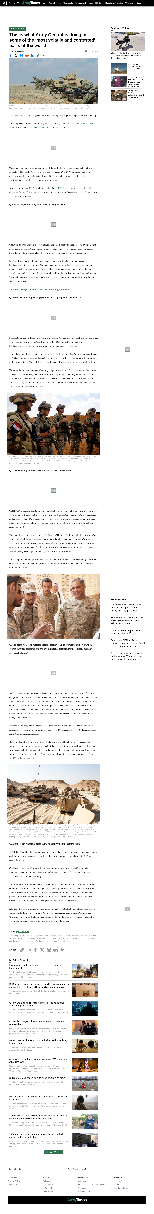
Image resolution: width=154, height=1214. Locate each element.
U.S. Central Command (68, 188)
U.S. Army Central (18, 115)
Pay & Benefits (55, 3)
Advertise (82, 1181)
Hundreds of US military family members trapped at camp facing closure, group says (126, 607)
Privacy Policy (14, 1181)
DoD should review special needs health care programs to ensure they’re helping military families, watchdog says (39, 985)
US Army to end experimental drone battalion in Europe (126, 632)
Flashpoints (68, 3)
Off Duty (98, 3)
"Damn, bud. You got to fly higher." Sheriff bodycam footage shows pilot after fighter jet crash (136, 82)
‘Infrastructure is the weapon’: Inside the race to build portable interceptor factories (36, 1135)
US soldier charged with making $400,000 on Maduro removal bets (36, 1023)
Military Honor (141, 3)
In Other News (17, 960)
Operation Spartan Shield (21, 192)
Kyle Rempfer (18, 51)
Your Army (17, 28)
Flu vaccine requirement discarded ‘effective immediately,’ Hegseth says (39, 1041)
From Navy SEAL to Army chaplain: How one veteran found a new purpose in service (128, 643)
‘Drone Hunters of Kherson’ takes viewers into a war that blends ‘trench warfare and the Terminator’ (38, 1117)
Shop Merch (48, 1191)
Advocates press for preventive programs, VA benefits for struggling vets (38, 1060)
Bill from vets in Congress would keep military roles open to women (38, 1098)
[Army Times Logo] (31, 3)
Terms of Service (15, 1184)
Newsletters (48, 1184)
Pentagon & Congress (84, 3)
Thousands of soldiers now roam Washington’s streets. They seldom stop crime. (127, 620)
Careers (117, 1184)
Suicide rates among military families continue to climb (37, 1078)
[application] (128, 41)
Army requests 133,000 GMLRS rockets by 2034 (134, 66)
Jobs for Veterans (121, 1188)
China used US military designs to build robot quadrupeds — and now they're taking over (126, 55)
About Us (117, 1181)
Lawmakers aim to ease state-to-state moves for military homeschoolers (38, 966)
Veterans (129, 3)
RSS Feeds (48, 1188)
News (44, 3)
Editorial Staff (84, 1191)
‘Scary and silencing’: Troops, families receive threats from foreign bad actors (36, 1004)
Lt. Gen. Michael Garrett (84, 123)
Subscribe (47, 1181)
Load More (53, 1152)
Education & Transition (113, 3)
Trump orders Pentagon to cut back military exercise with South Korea (136, 94)
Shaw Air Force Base (42, 127)
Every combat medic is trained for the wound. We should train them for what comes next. (127, 656)
